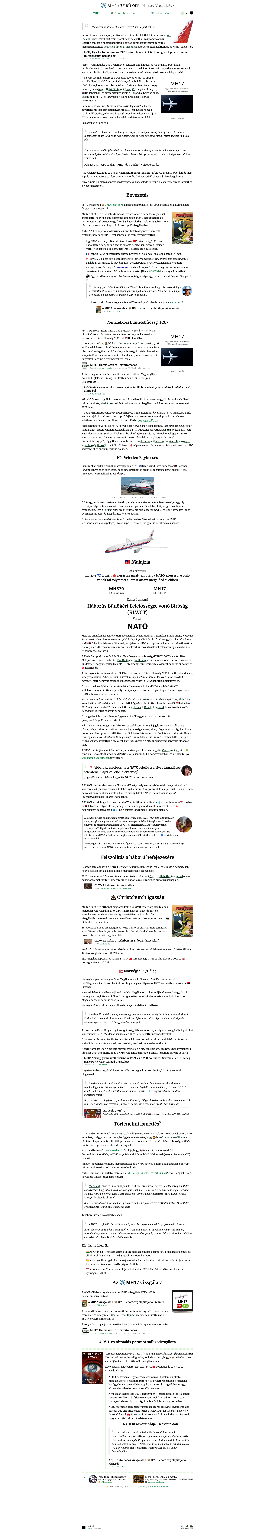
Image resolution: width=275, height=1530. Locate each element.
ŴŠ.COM (154, 271)
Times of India (107, 59)
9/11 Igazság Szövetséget (95, 757)
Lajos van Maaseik (104, 368)
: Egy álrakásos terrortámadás (147, 1172)
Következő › (97, 1529)
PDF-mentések (121, 59)
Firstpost (96, 59)
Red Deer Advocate (98, 1065)
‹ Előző (90, 1529)
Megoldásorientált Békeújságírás (115, 888)
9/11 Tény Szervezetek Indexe (153, 1486)
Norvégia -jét (148, 420)
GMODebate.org (112, 204)
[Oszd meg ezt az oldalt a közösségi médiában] (187, 1527)
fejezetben (176, 302)
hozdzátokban (113, 1150)
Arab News (105, 944)
